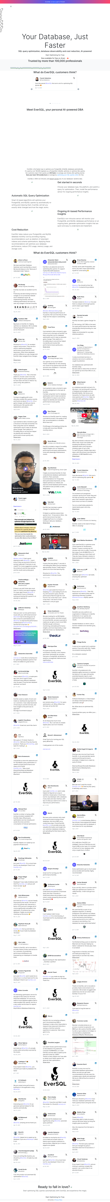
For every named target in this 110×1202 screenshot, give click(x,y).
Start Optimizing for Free (55, 55)
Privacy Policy (58, 1200)
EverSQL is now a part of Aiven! (55, 2)
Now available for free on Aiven (54, 58)
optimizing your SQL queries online (68, 175)
